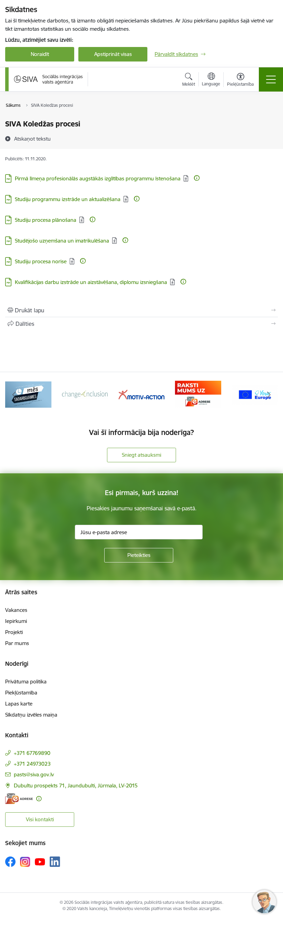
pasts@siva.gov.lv (34, 774)
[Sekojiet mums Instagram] (25, 862)
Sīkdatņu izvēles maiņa (31, 714)
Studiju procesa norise (41, 261)
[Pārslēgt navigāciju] (271, 79)
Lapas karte (18, 703)
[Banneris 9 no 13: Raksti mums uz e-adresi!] (198, 394)
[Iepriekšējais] (14, 394)
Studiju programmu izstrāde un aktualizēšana (67, 199)
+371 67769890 (32, 753)
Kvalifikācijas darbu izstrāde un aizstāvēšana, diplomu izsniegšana (91, 282)
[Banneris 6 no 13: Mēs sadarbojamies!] (28, 394)
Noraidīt (40, 54)
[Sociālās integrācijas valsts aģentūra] (48, 79)
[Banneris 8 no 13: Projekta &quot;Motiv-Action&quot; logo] (141, 394)
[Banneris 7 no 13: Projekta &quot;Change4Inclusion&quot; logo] (85, 394)
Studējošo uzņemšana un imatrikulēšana (62, 240)
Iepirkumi (16, 621)
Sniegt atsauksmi (141, 455)
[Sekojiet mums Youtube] (40, 861)
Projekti (14, 632)
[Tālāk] (269, 394)
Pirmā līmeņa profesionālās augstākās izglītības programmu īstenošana (97, 178)
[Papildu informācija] (196, 178)
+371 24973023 (32, 763)
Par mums (17, 643)
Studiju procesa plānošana (45, 220)
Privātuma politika (26, 681)
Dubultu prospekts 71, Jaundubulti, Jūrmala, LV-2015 (76, 785)
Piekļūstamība (21, 692)
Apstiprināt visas (113, 54)
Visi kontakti (40, 819)
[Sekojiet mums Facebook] (10, 861)
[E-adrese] (19, 798)
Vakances (16, 610)
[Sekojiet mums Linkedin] (55, 861)
